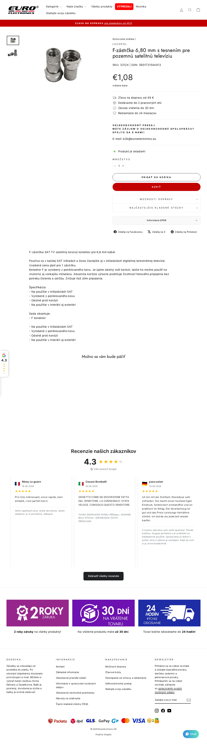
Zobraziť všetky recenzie (103, 576)
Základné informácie (67, 672)
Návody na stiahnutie (68, 698)
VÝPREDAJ (124, 6)
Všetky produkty (101, 6)
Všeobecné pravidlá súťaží (71, 677)
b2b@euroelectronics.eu (139, 138)
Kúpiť (156, 187)
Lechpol (120, 44)
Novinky (141, 6)
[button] (191, 734)
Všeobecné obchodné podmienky (75, 692)
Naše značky (75, 6)
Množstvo (122, 159)
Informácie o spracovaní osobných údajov (76, 685)
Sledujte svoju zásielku (61, 13)
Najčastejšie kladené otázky (157, 207)
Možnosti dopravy (156, 199)
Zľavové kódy (113, 672)
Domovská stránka (123, 39)
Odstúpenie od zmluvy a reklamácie (125, 677)
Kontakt (60, 666)
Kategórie (52, 6)
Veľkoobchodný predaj (118, 683)
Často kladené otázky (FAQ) (72, 704)
